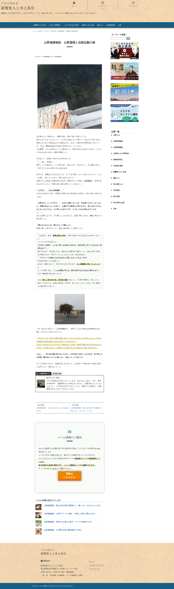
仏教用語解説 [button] (118, 141)
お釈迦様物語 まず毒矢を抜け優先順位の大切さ (63, 530)
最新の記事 (58, 373)
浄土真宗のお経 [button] (118, 202)
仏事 (119, 25)
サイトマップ (94, 569)
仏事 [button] (114, 209)
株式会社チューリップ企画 (51, 566)
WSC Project (70, 586)
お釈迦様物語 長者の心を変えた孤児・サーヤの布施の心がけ (68, 522)
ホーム (91, 562)
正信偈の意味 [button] (118, 166)
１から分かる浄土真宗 (71, 25)
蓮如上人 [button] (116, 178)
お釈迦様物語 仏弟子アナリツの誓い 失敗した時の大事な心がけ (69, 514)
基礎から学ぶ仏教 (88, 25)
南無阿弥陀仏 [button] (118, 159)
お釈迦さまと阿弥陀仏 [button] (121, 153)
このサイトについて (96, 565)
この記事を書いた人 (44, 373)
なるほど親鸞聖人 (55, 25)
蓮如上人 (100, 25)
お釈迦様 (87, 181)
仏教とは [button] (116, 135)
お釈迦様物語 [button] (118, 147)
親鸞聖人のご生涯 (40, 25)
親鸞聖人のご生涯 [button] (119, 172)
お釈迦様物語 (110, 25)
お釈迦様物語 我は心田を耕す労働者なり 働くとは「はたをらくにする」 (73, 505)
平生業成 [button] (116, 190)
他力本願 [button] (116, 196)
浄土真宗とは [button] (118, 184)
